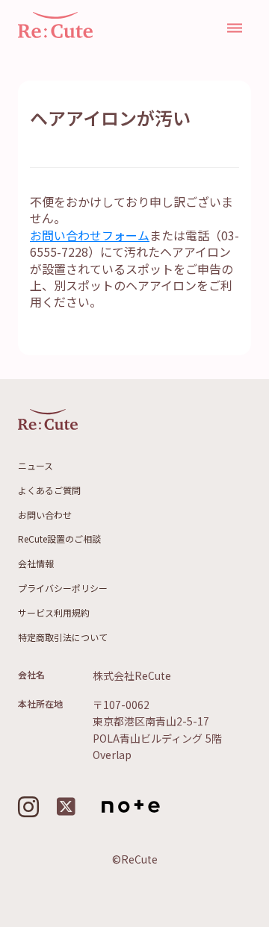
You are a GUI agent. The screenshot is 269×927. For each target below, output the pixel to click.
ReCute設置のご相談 (59, 539)
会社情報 (36, 563)
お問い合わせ (45, 515)
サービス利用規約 (54, 613)
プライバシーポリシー (63, 588)
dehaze (235, 28)
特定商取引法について (63, 637)
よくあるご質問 (49, 490)
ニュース (35, 466)
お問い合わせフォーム (89, 235)
